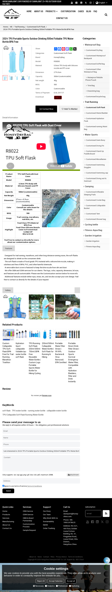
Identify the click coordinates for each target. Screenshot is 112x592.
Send (8, 491)
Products (50, 11)
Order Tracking (49, 528)
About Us (38, 11)
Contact (46, 557)
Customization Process (29, 525)
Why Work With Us (50, 518)
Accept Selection (56, 581)
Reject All (41, 581)
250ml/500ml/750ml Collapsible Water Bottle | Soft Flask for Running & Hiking (48, 350)
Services (5, 518)
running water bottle (36, 411)
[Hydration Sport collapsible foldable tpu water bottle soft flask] (21, 335)
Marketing (75, 586)
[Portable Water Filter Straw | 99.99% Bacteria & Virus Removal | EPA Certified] (61, 335)
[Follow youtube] (71, 2)
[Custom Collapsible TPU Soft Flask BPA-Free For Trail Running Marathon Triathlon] (8, 335)
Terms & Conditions (34, 486)
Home (29, 11)
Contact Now (47, 109)
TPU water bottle (19, 411)
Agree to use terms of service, (23, 486)
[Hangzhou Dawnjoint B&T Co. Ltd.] (11, 14)
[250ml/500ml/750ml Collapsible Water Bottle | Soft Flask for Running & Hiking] (48, 335)
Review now (46, 395)
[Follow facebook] (76, 2)
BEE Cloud (80, 560)
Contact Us (62, 18)
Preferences (63, 586)
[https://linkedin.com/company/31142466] (107, 560)
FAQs (52, 557)
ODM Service (28, 514)
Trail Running (19, 27)
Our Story (47, 511)
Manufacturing (8, 521)
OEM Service (28, 511)
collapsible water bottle (57, 411)
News (40, 557)
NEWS (45, 525)
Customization (68, 11)
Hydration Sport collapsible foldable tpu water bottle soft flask (21, 350)
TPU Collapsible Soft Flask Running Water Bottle (23, 415)
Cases (81, 11)
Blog (88, 11)
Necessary (39, 586)
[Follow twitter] (86, 2)
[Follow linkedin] (81, 2)
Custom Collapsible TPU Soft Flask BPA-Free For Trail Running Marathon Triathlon (8, 353)
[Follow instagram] (90, 2)
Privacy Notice (61, 557)
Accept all (71, 581)
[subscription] (106, 513)
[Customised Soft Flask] (58, 97)
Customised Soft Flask (36, 27)
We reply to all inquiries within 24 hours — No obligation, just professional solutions (35, 425)
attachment (74, 475)
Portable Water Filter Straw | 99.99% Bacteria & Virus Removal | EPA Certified (61, 353)
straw (38, 276)
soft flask (6, 411)
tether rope (31, 276)
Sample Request (29, 530)
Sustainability (48, 521)
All (11, 27)
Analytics (51, 586)
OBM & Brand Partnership (28, 519)
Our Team (47, 514)
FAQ (95, 11)
